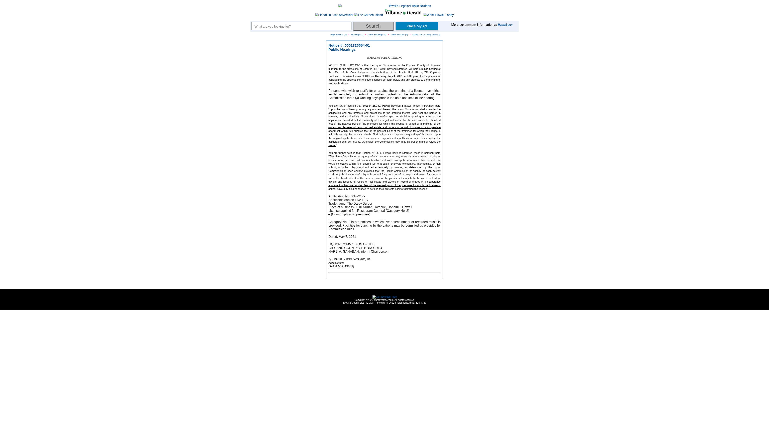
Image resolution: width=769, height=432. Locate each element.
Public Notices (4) (399, 34)
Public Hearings (342, 50)
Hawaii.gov (505, 25)
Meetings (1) (357, 34)
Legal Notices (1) (338, 34)
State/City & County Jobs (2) (426, 34)
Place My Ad (417, 26)
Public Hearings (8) (377, 34)
